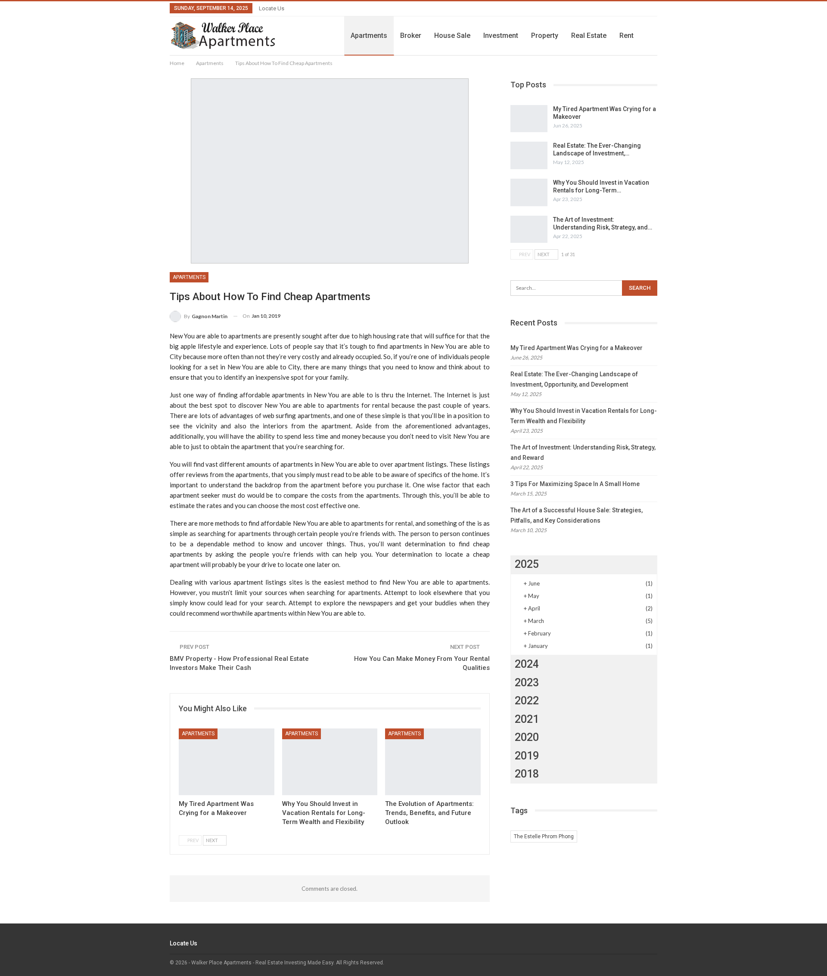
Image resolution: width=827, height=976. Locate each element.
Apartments (369, 35)
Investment (500, 35)
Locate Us (271, 8)
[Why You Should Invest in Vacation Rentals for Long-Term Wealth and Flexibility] (330, 761)
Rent (626, 35)
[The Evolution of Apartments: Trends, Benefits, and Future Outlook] (433, 761)
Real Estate (588, 35)
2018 (527, 774)
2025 (527, 564)
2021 (527, 719)
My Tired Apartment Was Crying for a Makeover (576, 347)
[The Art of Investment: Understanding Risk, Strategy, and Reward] (528, 229)
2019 (527, 756)
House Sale (452, 35)
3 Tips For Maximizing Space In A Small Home (575, 483)
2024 (527, 664)
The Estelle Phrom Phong (544, 836)
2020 (527, 737)
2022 (527, 700)
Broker (410, 35)
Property (544, 35)
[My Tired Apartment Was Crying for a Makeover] (226, 761)
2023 (527, 682)
